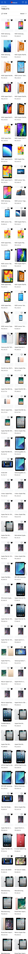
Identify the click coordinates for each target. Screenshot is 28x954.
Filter (5, 13)
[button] (23, 13)
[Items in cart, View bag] (26, 2)
